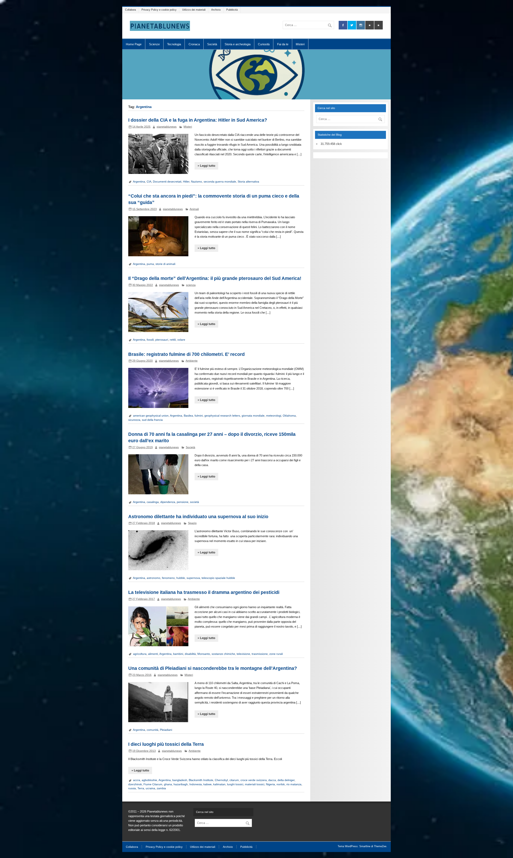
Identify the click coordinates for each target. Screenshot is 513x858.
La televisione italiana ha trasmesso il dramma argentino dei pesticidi (203, 592)
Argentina (139, 181)
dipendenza (167, 502)
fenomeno (168, 577)
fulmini (199, 415)
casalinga (153, 502)
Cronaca (194, 44)
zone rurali (276, 653)
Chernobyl (221, 780)
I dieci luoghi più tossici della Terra (166, 744)
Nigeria (270, 784)
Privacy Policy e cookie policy (159, 9)
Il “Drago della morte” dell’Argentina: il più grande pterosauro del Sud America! (214, 278)
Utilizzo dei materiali (194, 9)
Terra (140, 788)
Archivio (216, 9)
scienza (191, 285)
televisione (243, 653)
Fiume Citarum (152, 784)
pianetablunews (167, 126)
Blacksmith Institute (201, 780)
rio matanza (293, 784)
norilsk (281, 784)
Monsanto (203, 653)
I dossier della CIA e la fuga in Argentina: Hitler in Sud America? (197, 120)
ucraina (150, 788)
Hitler (186, 181)
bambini (178, 653)
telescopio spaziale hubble (218, 577)
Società (212, 44)
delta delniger (286, 780)
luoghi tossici (235, 784)
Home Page (133, 44)
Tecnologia (174, 44)
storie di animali (165, 263)
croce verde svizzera (253, 780)
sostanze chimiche (223, 653)
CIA (149, 181)
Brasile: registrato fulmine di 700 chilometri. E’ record (186, 354)
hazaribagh (181, 784)
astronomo (153, 577)
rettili (173, 339)
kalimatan (219, 784)
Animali (194, 209)
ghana (168, 784)
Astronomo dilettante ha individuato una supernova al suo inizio (198, 516)
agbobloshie (149, 780)
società (194, 502)
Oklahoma (289, 415)
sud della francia (152, 419)
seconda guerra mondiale (220, 181)
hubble (180, 577)
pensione (182, 502)
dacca (272, 780)
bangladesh (179, 780)
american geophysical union (151, 415)
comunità (152, 729)
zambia (161, 788)
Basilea (188, 415)
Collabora (130, 9)
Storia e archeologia (237, 44)
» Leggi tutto (206, 165)
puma (150, 263)
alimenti (153, 653)
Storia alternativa (248, 181)
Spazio (192, 523)
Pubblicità (232, 9)
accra (136, 780)
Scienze (154, 44)
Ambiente (192, 360)
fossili (150, 339)
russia (132, 788)
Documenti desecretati (167, 181)
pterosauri (161, 339)
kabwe (207, 784)
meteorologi (273, 415)
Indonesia (195, 784)
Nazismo (196, 181)
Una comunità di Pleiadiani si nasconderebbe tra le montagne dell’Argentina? (212, 668)
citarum (234, 780)
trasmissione (260, 653)
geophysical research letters (222, 415)
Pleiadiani (166, 729)
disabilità (190, 653)
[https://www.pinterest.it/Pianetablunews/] (369, 25)
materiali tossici (254, 784)
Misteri (300, 44)
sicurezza (134, 419)
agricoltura (139, 653)
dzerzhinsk (135, 784)
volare (181, 339)
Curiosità (264, 44)
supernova (193, 577)
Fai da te (282, 44)
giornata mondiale (253, 415)
